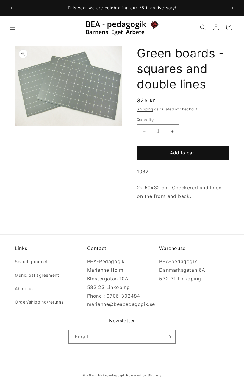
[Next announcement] (232, 8)
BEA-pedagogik (111, 375)
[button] (12, 27)
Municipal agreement (37, 275)
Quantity (145, 119)
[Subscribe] (168, 337)
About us (24, 288)
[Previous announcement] (11, 8)
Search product (31, 261)
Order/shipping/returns (39, 301)
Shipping (145, 109)
